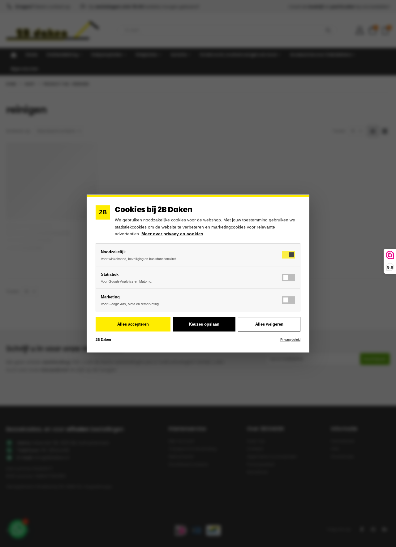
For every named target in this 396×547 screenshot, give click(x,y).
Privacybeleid (290, 339)
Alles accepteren (133, 324)
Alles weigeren (269, 324)
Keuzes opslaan (204, 324)
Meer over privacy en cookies (172, 233)
